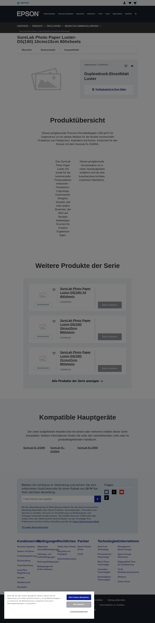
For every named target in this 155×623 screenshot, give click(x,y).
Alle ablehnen (78, 604)
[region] (49, 605)
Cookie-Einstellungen (79, 611)
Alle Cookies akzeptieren (79, 597)
